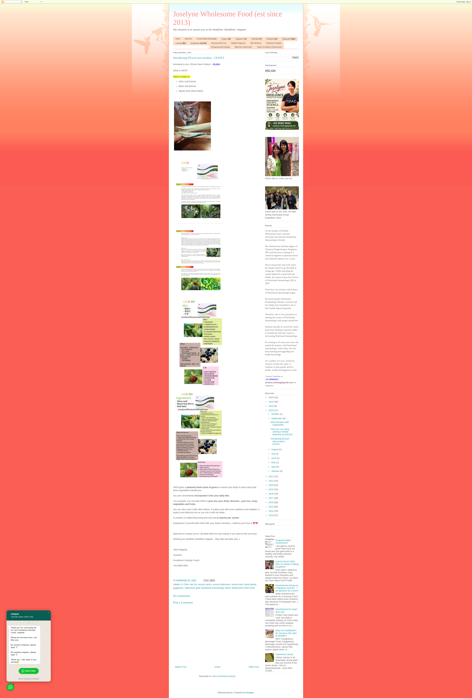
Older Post (254, 667)
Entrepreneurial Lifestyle (220, 47)
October (275, 414)
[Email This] (204, 580)
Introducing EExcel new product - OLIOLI (280, 441)
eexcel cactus (205, 584)
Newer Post (180, 667)
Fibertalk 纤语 (256, 39)
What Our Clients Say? (243, 47)
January (275, 471)
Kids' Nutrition (255, 43)
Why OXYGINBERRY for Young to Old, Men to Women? (286, 633)
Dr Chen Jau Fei (189, 584)
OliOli (227, 588)
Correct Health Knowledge (207, 39)
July (273, 454)
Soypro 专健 (226, 39)
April (273, 467)
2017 (271, 498)
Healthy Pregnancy (238, 43)
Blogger (250, 692)
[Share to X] (209, 580)
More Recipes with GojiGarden (280, 423)
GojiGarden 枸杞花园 (198, 43)
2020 (271, 485)
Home (178, 39)
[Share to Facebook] (211, 580)
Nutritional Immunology (212, 588)
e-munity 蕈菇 (181, 43)
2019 (271, 489)
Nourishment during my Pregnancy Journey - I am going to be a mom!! (287, 588)
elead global (250, 584)
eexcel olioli (237, 584)
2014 (271, 511)
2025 (271, 402)
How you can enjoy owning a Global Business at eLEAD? (282, 432)
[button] (48, 612)
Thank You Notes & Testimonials (269, 47)
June (274, 458)
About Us (188, 39)
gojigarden (178, 588)
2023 (271, 410)
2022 (271, 476)
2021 (271, 481)
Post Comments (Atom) (223, 676)
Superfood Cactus (284, 654)
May (273, 462)
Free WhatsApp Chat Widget (30, 679)
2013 (271, 515)
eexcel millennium (221, 584)
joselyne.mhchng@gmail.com (279, 382)
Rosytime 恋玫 (272, 39)
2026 (271, 397)
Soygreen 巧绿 (241, 39)
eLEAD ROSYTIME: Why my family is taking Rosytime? (287, 564)
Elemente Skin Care (218, 43)
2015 (271, 506)
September (277, 418)
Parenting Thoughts (273, 43)
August (275, 449)
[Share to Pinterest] (214, 580)
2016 (271, 502)
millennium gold (192, 588)
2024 (271, 406)
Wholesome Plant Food (243, 588)
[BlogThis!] (207, 580)
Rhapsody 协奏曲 (288, 39)
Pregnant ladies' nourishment (283, 541)
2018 (271, 493)
